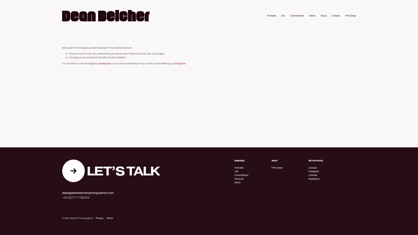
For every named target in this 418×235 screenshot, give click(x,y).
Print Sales (277, 167)
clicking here (104, 63)
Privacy (100, 218)
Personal (239, 178)
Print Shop (350, 15)
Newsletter (314, 178)
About (324, 15)
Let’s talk (123, 171)
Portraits (271, 15)
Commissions (297, 15)
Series (312, 15)
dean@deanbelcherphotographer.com (88, 193)
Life (283, 15)
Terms (109, 218)
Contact (336, 15)
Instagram (313, 171)
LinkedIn (312, 175)
